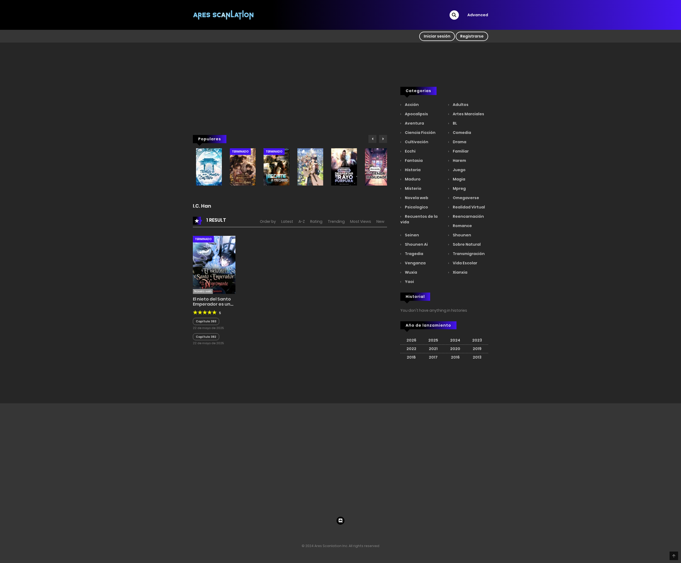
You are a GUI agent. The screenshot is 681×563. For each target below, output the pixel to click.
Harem (459, 160)
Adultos (460, 104)
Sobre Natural (466, 244)
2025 (433, 340)
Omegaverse (465, 197)
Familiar (460, 151)
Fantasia (413, 160)
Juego (459, 169)
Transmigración (468, 253)
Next (383, 139)
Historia (412, 169)
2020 (455, 348)
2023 (477, 340)
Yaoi (409, 281)
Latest (287, 221)
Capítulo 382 (206, 337)
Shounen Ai (416, 244)
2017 (433, 357)
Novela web (416, 197)
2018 (411, 357)
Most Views (360, 221)
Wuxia (410, 272)
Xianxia (459, 272)
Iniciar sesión (437, 36)
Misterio (412, 188)
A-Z (301, 221)
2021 (433, 348)
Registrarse (472, 36)
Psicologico (416, 207)
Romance (462, 225)
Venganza (415, 263)
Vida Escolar (464, 263)
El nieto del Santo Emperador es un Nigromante (212, 304)
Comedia (461, 132)
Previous (372, 139)
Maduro (412, 179)
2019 (477, 348)
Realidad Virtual (468, 207)
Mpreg (459, 188)
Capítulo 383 (206, 321)
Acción (411, 104)
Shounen (461, 235)
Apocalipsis (416, 114)
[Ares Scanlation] (224, 14)
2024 (455, 340)
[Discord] (340, 521)
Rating (316, 221)
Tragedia (413, 253)
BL (454, 123)
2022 (411, 348)
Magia (458, 179)
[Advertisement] (289, 99)
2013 (477, 357)
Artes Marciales (468, 114)
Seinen (411, 235)
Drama (459, 142)
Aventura (414, 123)
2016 (455, 357)
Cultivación (416, 142)
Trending (336, 221)
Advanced (477, 15)
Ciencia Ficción (419, 132)
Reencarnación (468, 216)
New (380, 221)
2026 (411, 340)
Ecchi (410, 151)
